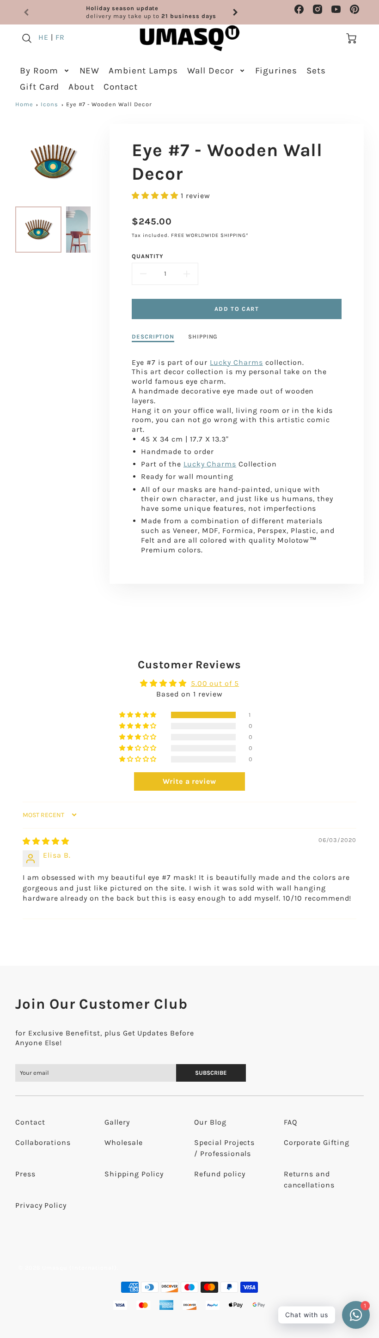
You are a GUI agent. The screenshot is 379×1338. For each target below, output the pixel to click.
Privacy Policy (41, 1205)
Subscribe (211, 1072)
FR (60, 37)
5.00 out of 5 (215, 683)
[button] (156, 195)
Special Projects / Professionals (224, 1148)
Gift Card (40, 87)
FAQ (290, 1122)
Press (25, 1173)
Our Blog (210, 1122)
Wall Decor (210, 71)
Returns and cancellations (309, 1179)
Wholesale (123, 1142)
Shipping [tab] (203, 336)
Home (24, 104)
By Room (39, 71)
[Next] (234, 12)
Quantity (148, 256)
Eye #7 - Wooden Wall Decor (109, 104)
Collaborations (43, 1142)
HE (43, 37)
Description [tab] (153, 336)
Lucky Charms (236, 362)
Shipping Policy (133, 1173)
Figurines (276, 71)
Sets (316, 71)
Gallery (117, 1122)
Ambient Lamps (143, 71)
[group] (130, 12)
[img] (46, 841)
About (81, 87)
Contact (121, 87)
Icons (49, 104)
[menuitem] (45, 71)
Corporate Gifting (316, 1142)
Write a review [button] (189, 781)
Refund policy (219, 1173)
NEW (89, 71)
